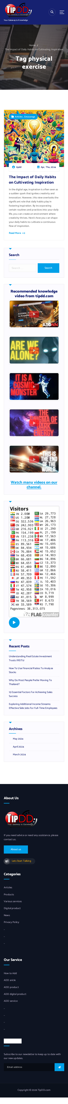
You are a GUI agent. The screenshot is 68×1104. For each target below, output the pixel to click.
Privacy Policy (11, 922)
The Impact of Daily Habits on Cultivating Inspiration (34, 50)
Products (9, 895)
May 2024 (18, 739)
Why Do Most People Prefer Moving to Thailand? (30, 682)
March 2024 (19, 755)
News (7, 916)
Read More (15, 233)
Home (32, 45)
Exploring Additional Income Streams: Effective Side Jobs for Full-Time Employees (33, 706)
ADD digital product (15, 994)
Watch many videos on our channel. (34, 484)
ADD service (11, 1001)
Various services (13, 902)
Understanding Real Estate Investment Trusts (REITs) (30, 659)
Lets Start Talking (21, 861)
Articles (19, 117)
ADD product (11, 987)
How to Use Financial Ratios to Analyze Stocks (31, 671)
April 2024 (18, 747)
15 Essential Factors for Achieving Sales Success (31, 694)
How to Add (10, 974)
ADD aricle (10, 980)
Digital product (12, 908)
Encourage (29, 117)
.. (4, 929)
